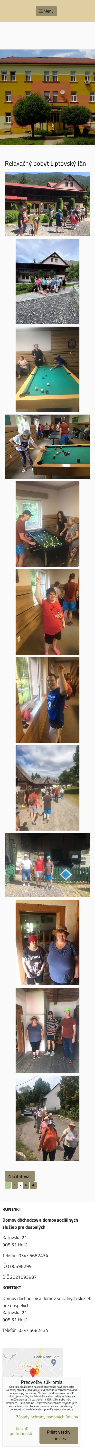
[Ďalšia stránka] (33, 1185)
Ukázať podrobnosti (21, 1431)
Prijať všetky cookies (58, 1435)
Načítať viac (19, 1176)
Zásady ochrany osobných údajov (47, 1416)
